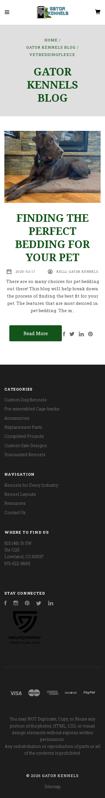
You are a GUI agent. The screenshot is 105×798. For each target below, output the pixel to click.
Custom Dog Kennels (25, 399)
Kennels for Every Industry (31, 485)
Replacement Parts (23, 427)
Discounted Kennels (25, 454)
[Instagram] (15, 604)
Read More (35, 333)
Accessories (16, 418)
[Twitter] (38, 604)
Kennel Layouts (20, 494)
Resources (15, 503)
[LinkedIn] (50, 604)
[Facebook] (5, 604)
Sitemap (52, 786)
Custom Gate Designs (25, 445)
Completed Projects (24, 436)
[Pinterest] (27, 604)
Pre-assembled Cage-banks (32, 409)
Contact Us (15, 512)
